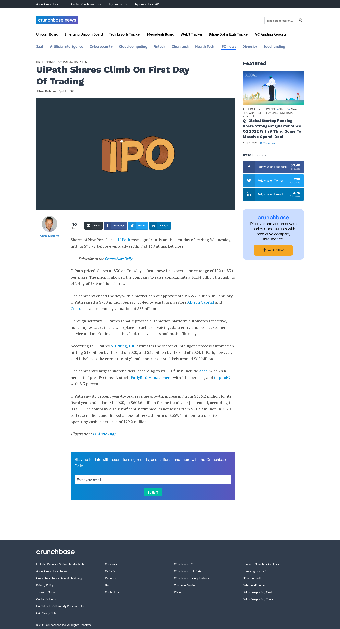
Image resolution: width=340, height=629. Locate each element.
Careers (110, 571)
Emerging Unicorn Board (84, 35)
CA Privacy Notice (47, 613)
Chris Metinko (46, 91)
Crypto (283, 109)
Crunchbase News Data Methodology (59, 578)
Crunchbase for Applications (191, 578)
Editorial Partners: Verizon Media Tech (60, 564)
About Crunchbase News (51, 571)
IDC (132, 346)
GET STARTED (276, 250)
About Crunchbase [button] (47, 4)
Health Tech (204, 47)
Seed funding (274, 47)
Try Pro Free (117, 4)
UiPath (124, 239)
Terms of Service (46, 592)
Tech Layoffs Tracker (125, 35)
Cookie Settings (46, 599)
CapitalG (222, 377)
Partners (110, 578)
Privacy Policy (44, 585)
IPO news (228, 47)
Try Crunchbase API (147, 4)
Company (111, 564)
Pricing (178, 592)
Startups (287, 113)
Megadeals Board (160, 35)
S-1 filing (119, 346)
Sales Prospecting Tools (258, 599)
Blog (108, 585)
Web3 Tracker (191, 35)
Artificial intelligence (66, 47)
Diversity (249, 47)
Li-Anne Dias (104, 434)
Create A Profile (252, 578)
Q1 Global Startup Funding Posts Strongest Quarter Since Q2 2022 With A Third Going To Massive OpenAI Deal (272, 128)
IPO (58, 62)
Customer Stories (185, 585)
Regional (249, 113)
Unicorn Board (47, 35)
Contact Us (112, 592)
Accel (204, 371)
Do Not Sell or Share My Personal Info (60, 606)
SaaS (40, 47)
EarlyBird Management (151, 377)
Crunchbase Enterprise (188, 571)
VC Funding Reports (270, 35)
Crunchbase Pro (184, 564)
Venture (249, 116)
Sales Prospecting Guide (258, 592)
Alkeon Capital (200, 302)
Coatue (77, 308)
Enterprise (45, 62)
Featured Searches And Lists (261, 564)
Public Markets (75, 62)
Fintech (159, 47)
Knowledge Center (254, 571)
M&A (294, 109)
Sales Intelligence (254, 585)
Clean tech (180, 47)
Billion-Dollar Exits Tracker (229, 35)
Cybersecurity (101, 47)
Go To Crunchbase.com (86, 4)
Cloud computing (133, 47)
